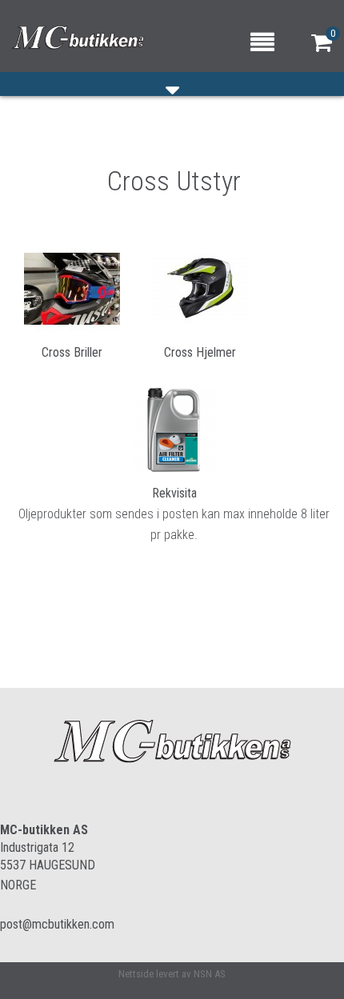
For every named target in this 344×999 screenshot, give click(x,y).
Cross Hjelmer (200, 352)
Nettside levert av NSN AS (172, 974)
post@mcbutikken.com (57, 924)
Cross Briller (72, 352)
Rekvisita (174, 493)
